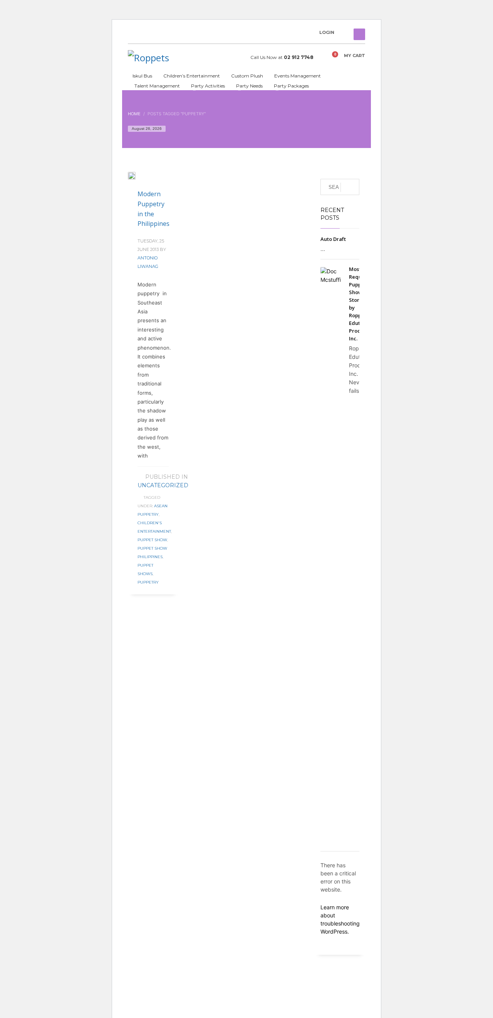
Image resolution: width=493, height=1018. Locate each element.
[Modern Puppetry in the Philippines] (137, 175)
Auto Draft (333, 239)
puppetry (148, 582)
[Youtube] (145, 34)
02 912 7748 (299, 57)
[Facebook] (133, 34)
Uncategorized (163, 485)
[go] (349, 187)
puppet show (152, 539)
